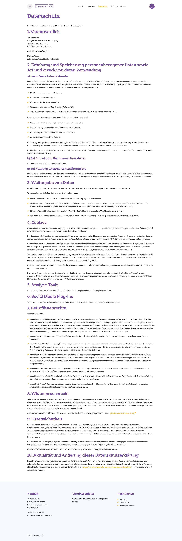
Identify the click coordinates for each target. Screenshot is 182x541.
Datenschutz (124, 502)
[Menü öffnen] (30, 6)
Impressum (124, 499)
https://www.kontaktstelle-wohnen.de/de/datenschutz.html (107, 467)
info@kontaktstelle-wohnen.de (122, 413)
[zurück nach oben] (175, 536)
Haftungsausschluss (127, 506)
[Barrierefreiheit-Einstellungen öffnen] (152, 6)
